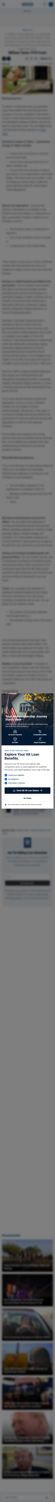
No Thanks (27, 798)
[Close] (49, 697)
